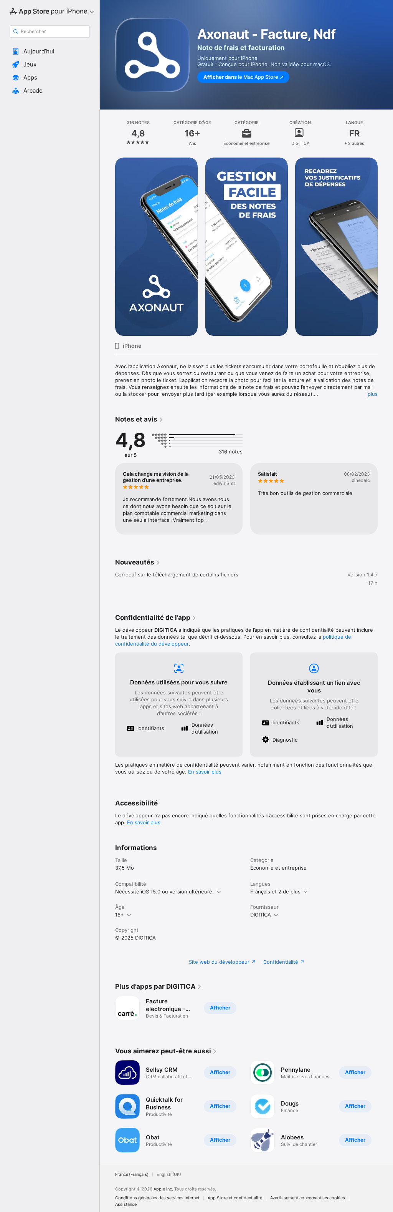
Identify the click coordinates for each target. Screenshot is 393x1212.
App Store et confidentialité (235, 1198)
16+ (119, 914)
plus (373, 394)
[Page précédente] (107, 133)
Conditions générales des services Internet (157, 1198)
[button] (49, 51)
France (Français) (132, 1174)
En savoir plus (204, 772)
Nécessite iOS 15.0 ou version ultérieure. (164, 891)
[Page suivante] (385, 133)
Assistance (126, 1204)
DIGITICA (260, 914)
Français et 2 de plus (275, 891)
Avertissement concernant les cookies (307, 1198)
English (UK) (169, 1174)
